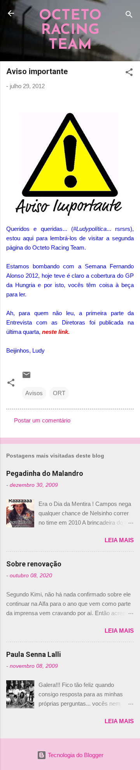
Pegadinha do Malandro (44, 473)
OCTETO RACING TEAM (70, 30)
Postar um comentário (42, 420)
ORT (59, 393)
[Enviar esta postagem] (26, 377)
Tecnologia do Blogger (74, 755)
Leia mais (119, 540)
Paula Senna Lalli (33, 654)
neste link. (56, 331)
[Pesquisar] (129, 16)
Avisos (34, 393)
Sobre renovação (33, 564)
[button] (129, 73)
